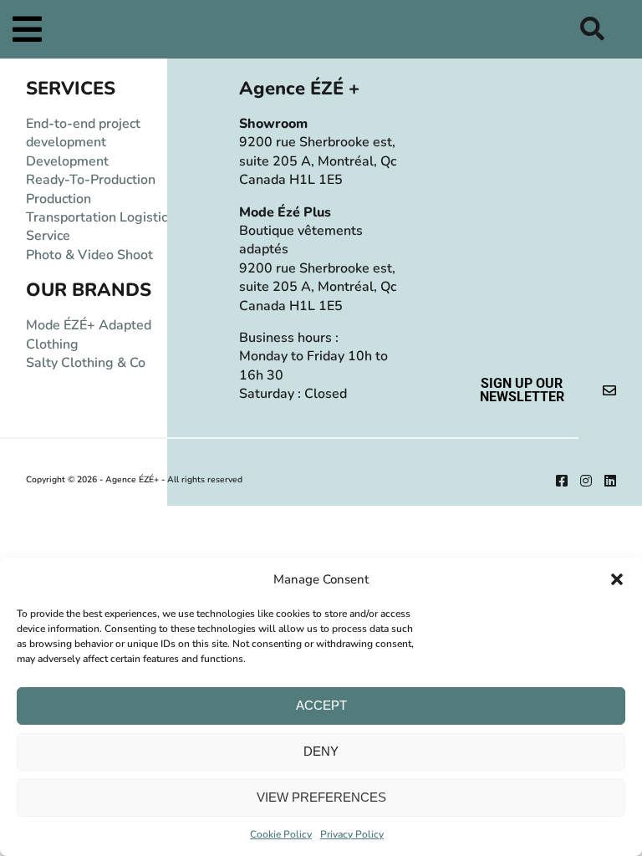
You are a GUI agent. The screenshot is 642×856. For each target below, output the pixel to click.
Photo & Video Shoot (89, 255)
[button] (617, 579)
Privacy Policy (352, 834)
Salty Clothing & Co (85, 363)
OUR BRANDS (88, 290)
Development (67, 161)
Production (58, 199)
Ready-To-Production (90, 180)
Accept (321, 705)
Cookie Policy (281, 834)
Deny (321, 751)
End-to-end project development (83, 133)
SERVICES (70, 88)
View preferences (321, 797)
